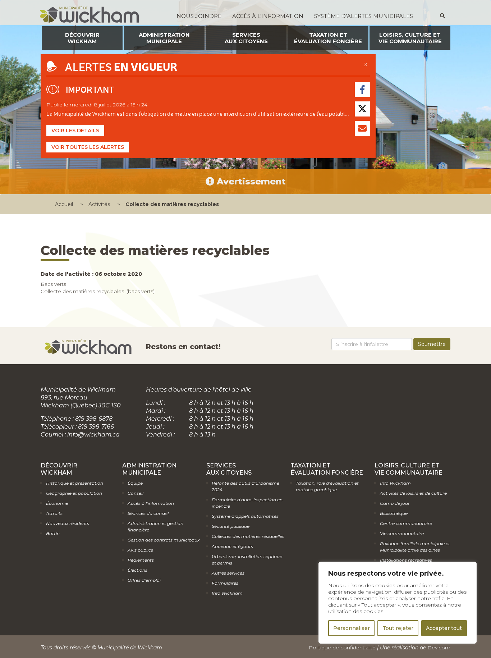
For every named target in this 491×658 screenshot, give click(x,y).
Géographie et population (74, 493)
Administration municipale (164, 38)
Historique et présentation (74, 483)
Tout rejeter (397, 628)
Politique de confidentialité (342, 647)
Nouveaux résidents (67, 523)
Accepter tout (444, 628)
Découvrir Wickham (82, 38)
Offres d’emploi (144, 580)
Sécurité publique (230, 526)
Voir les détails (75, 130)
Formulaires (225, 583)
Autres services (228, 573)
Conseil (135, 493)
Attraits (54, 513)
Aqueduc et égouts (232, 546)
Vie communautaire (402, 533)
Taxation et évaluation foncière (328, 38)
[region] (397, 603)
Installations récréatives (406, 560)
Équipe (135, 483)
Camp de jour (395, 503)
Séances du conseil (148, 513)
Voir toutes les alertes (87, 147)
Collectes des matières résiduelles (248, 536)
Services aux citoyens (246, 38)
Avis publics (140, 550)
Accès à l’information (267, 16)
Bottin (53, 533)
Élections (137, 570)
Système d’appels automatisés (245, 516)
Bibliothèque (394, 513)
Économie (57, 503)
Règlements (141, 560)
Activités (99, 204)
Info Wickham (227, 593)
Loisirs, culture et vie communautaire (410, 38)
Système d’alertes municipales (363, 16)
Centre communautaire (406, 523)
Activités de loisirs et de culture (413, 493)
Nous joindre (198, 16)
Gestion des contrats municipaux (163, 540)
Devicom (438, 647)
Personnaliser (351, 628)
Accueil (64, 204)
